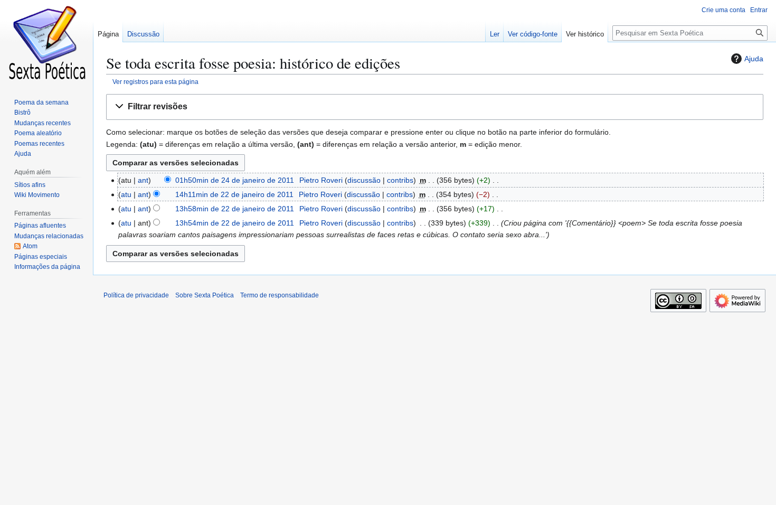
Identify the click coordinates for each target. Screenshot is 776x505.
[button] (434, 107)
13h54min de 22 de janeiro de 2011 (234, 223)
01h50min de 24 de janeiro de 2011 (234, 180)
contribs (400, 180)
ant (143, 180)
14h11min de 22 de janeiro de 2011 (234, 194)
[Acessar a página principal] (46, 42)
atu (126, 194)
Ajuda (753, 58)
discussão (364, 180)
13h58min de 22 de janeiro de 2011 (234, 208)
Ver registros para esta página (155, 81)
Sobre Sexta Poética (204, 295)
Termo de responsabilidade (279, 295)
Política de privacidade (136, 295)
